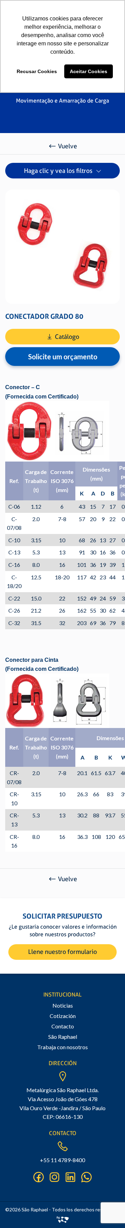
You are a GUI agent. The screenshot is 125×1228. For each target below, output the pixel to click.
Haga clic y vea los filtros (58, 170)
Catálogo (67, 336)
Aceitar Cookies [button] (88, 71)
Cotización (63, 1015)
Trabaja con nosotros (62, 1047)
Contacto (62, 1026)
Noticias (62, 1005)
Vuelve (67, 146)
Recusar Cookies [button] (37, 71)
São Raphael (62, 1036)
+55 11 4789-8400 (62, 1160)
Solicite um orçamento (62, 356)
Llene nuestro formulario (62, 951)
